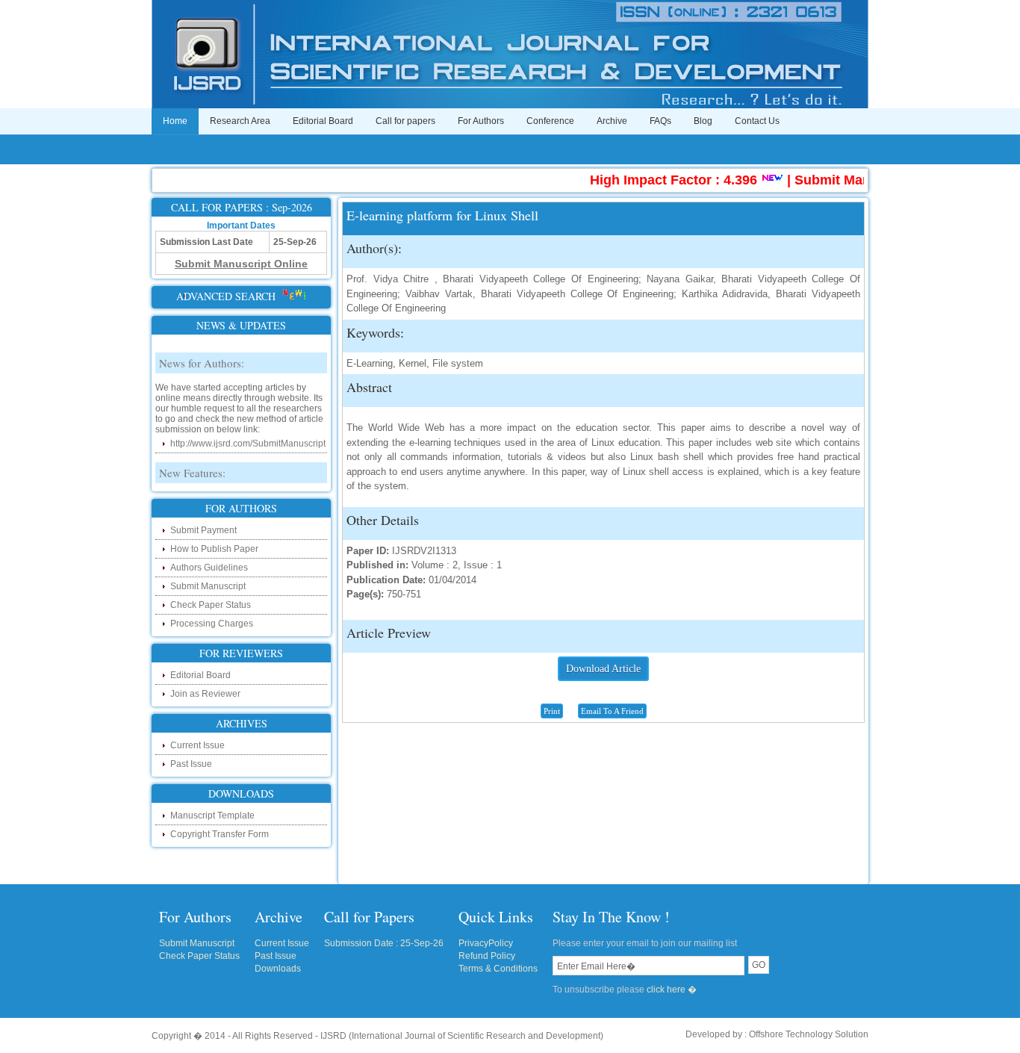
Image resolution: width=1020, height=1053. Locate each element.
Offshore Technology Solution (808, 1034)
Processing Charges (211, 623)
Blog (703, 121)
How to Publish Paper (214, 549)
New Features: (192, 464)
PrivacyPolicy (485, 943)
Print (552, 710)
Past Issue (191, 764)
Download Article (603, 668)
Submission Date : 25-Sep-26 (384, 943)
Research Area (240, 121)
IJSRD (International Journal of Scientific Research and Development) (461, 1036)
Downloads (278, 968)
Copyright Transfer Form (219, 834)
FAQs (660, 121)
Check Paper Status (210, 605)
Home (175, 121)
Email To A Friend (612, 710)
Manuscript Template (212, 815)
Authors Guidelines (209, 567)
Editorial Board (323, 121)
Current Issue (197, 745)
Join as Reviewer (205, 694)
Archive (612, 121)
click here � (672, 989)
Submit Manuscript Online (862, 180)
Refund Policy (486, 956)
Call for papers (405, 121)
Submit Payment (203, 530)
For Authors (481, 121)
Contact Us (757, 121)
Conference (550, 121)
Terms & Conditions (498, 968)
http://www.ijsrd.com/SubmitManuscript (248, 435)
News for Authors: (201, 354)
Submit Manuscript (208, 586)
